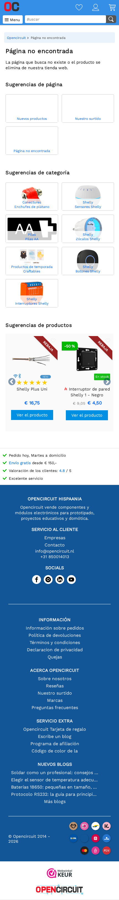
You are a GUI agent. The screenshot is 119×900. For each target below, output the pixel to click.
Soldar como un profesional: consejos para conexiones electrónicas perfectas (54, 772)
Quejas (55, 657)
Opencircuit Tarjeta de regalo (54, 729)
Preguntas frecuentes (55, 707)
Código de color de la (55, 751)
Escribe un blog (54, 736)
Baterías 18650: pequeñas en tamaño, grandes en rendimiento (54, 787)
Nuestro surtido (55, 693)
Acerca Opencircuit (54, 670)
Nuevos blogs (55, 764)
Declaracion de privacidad (55, 649)
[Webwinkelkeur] (59, 873)
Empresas (54, 537)
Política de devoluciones (55, 635)
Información (55, 619)
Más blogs (55, 801)
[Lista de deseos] (74, 8)
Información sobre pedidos (55, 628)
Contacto (55, 545)
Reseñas (55, 685)
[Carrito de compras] (107, 8)
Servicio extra (55, 721)
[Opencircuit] (59, 890)
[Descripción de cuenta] (90, 8)
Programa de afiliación (54, 743)
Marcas (55, 700)
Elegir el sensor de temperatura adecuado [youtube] (54, 779)
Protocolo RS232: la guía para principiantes (54, 794)
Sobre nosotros (54, 678)
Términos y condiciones (55, 642)
